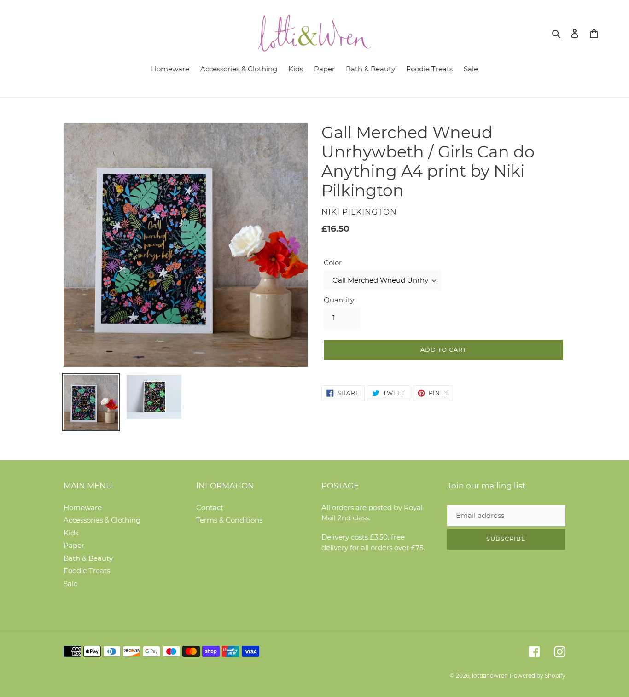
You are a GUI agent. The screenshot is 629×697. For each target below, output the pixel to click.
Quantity (339, 300)
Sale (71, 583)
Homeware (83, 507)
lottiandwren (490, 675)
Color (333, 262)
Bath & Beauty (88, 558)
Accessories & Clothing (102, 520)
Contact (209, 507)
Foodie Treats (87, 570)
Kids (71, 533)
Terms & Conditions (229, 520)
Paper (74, 545)
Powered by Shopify (537, 675)
